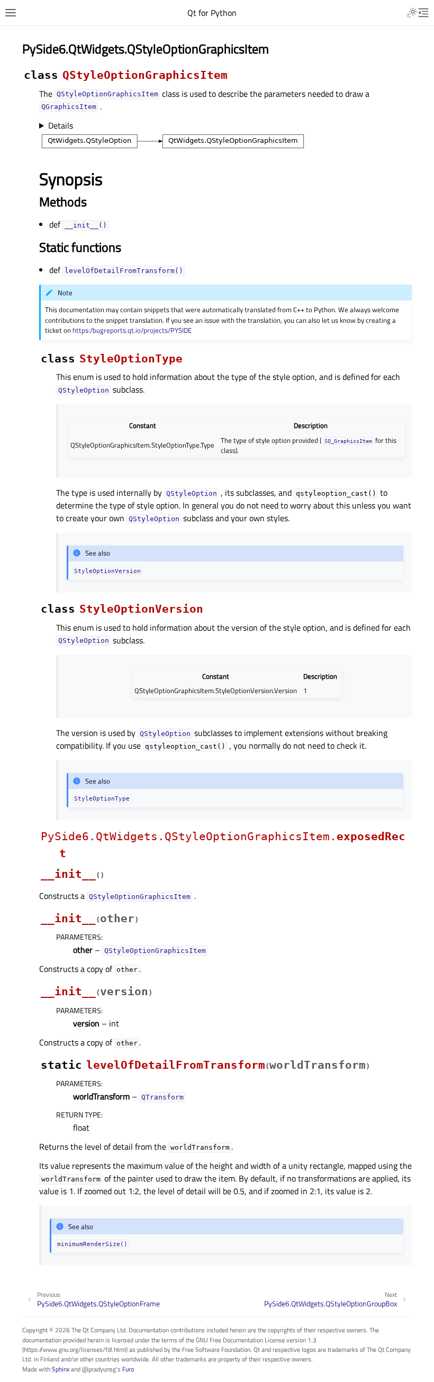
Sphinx (60, 1369)
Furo (128, 1369)
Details (60, 125)
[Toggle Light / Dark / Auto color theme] (411, 12)
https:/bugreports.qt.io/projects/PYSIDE (132, 330)
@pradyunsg (99, 1369)
